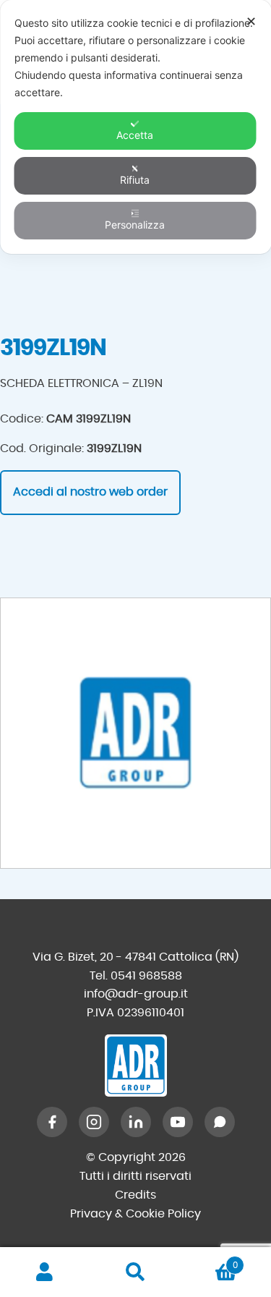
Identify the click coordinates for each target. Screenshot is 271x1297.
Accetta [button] (134, 135)
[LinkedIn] (136, 1122)
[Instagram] (94, 1122)
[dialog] (135, 127)
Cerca (135, 1272)
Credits (135, 1195)
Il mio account (45, 1272)
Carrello (209, 1260)
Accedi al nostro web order (90, 492)
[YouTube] (178, 1122)
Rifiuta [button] (135, 180)
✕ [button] (251, 21)
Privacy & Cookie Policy (135, 1214)
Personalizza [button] (135, 224)
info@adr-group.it (136, 994)
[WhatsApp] (220, 1122)
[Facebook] (52, 1122)
